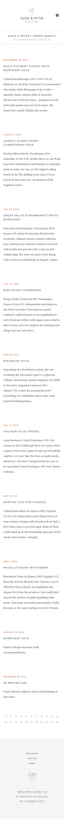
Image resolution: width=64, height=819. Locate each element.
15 (21, 722)
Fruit (42, 801)
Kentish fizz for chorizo (24, 502)
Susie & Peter (19, 36)
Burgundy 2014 (16, 638)
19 (41, 722)
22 (57, 722)
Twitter (32, 758)
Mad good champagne (22, 290)
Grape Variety (44, 36)
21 (51, 722)
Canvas (31, 801)
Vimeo (32, 763)
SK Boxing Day (15, 683)
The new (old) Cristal (21, 431)
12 (5, 722)
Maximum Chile (16, 361)
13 (10, 722)
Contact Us (40, 792)
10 (51, 716)
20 (46, 722)
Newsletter (24, 792)
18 (36, 722)
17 (31, 722)
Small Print (42, 796)
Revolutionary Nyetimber (25, 567)
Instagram (32, 753)
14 (16, 722)
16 (26, 722)
